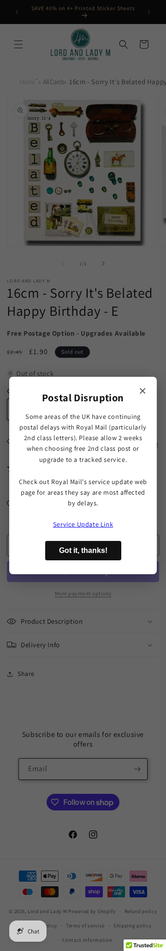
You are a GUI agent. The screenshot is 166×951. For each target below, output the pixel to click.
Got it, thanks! (83, 550)
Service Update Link (83, 524)
